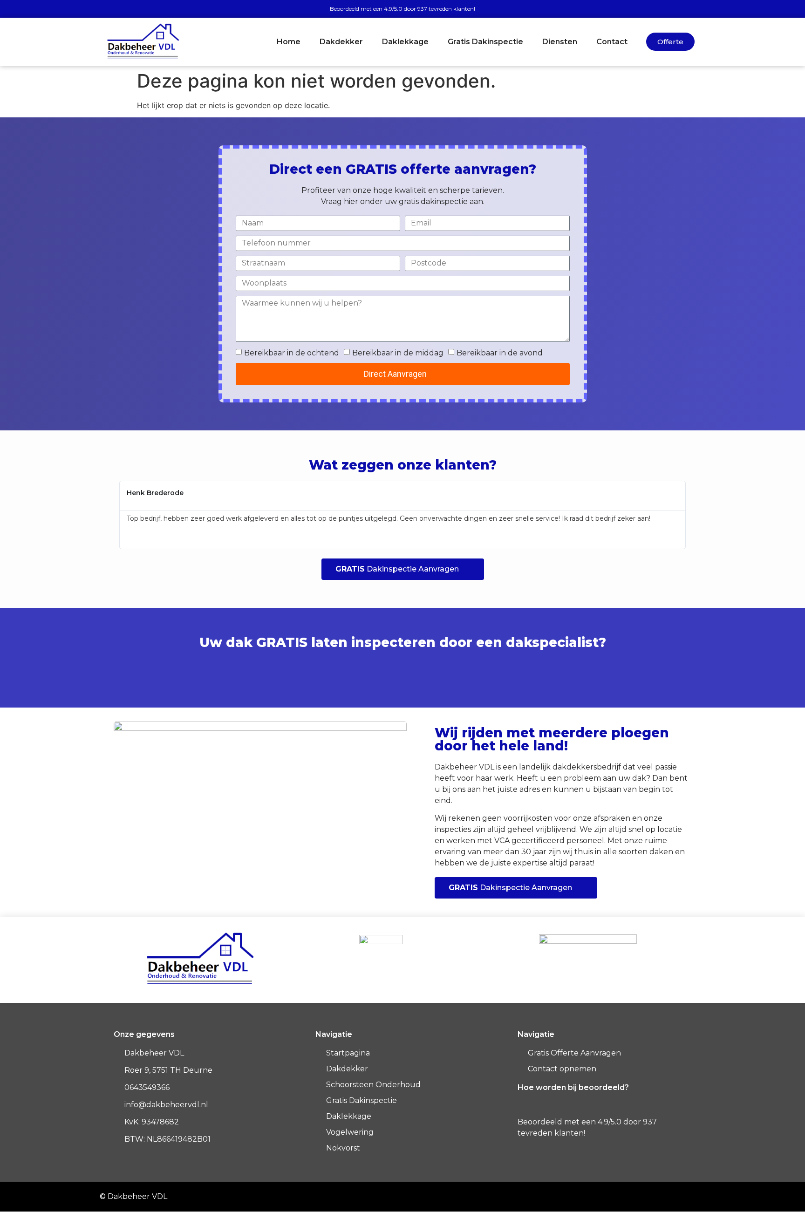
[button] (112, 515)
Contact (612, 41)
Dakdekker (341, 41)
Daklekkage (405, 41)
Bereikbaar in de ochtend (291, 352)
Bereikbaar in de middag (397, 352)
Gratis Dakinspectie (485, 41)
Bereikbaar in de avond (500, 352)
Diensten (559, 41)
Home (288, 41)
